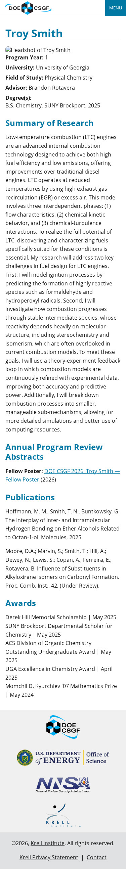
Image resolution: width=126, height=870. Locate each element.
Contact (97, 857)
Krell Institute (48, 843)
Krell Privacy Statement (48, 857)
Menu (115, 8)
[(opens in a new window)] (63, 757)
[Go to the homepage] (28, 7)
